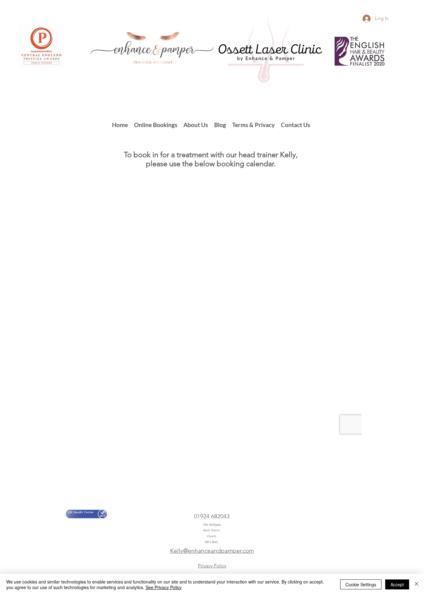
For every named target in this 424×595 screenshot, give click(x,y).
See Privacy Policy (164, 587)
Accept (397, 584)
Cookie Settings (360, 584)
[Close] (416, 584)
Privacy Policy (212, 566)
